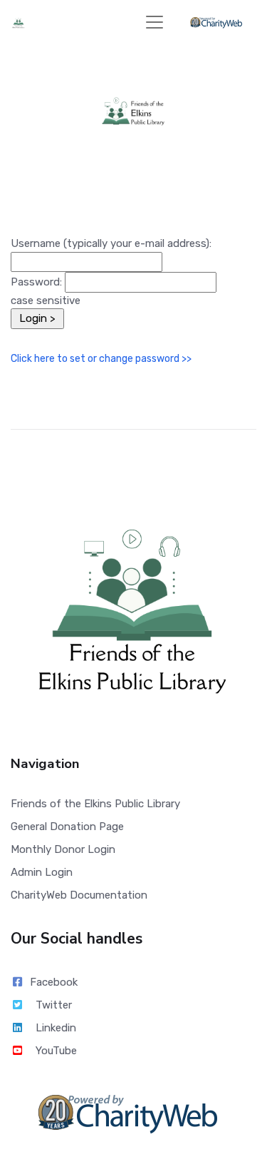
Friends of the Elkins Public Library (95, 803)
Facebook (54, 982)
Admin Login (42, 872)
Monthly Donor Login (63, 849)
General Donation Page (67, 826)
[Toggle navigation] (154, 22)
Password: (36, 282)
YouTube (56, 1050)
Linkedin (56, 1027)
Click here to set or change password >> (101, 359)
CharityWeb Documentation (79, 895)
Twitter (54, 1005)
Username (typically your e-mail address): (111, 243)
